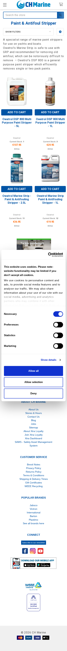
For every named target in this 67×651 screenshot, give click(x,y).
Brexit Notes (33, 464)
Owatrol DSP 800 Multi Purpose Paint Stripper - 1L (50, 123)
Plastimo (33, 519)
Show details (48, 359)
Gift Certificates (33, 482)
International (33, 512)
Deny (33, 393)
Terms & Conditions (33, 475)
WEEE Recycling (34, 486)
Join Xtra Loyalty (34, 434)
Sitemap (33, 427)
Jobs (33, 424)
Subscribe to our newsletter (33, 543)
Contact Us (33, 416)
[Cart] (62, 4)
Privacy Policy (33, 468)
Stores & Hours (33, 413)
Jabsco (33, 505)
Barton (33, 516)
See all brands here (33, 523)
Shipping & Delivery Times (33, 479)
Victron (33, 509)
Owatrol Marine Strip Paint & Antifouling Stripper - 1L (50, 199)
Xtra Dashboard (33, 438)
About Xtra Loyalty (33, 431)
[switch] (58, 324)
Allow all (33, 370)
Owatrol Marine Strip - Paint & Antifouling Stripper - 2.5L (16, 199)
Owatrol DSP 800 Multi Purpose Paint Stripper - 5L (17, 123)
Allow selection (33, 382)
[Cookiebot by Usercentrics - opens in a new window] (48, 254)
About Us (33, 409)
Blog (33, 420)
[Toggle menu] (4, 4)
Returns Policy (33, 471)
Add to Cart (17, 112)
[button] (60, 32)
